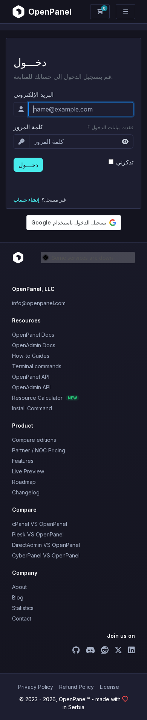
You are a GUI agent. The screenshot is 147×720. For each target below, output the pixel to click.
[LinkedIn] (131, 650)
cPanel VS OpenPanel (39, 524)
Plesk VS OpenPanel (38, 534)
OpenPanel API (30, 377)
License (109, 687)
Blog (17, 597)
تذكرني (124, 162)
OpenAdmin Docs (33, 345)
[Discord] (90, 650)
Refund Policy (76, 687)
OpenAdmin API (31, 387)
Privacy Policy (35, 687)
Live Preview (28, 471)
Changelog (26, 492)
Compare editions (34, 440)
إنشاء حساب (27, 200)
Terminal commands (36, 366)
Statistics (23, 608)
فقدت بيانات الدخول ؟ (110, 127)
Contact (21, 618)
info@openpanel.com (39, 303)
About (19, 587)
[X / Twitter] (118, 650)
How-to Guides (30, 355)
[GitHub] (76, 650)
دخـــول (28, 165)
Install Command (32, 408)
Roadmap (24, 482)
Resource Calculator (44, 398)
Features (23, 461)
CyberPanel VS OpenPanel (46, 555)
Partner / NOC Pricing (38, 450)
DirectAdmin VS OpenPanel (46, 545)
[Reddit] (105, 650)
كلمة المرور (28, 127)
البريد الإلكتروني (34, 94)
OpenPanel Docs (33, 334)
